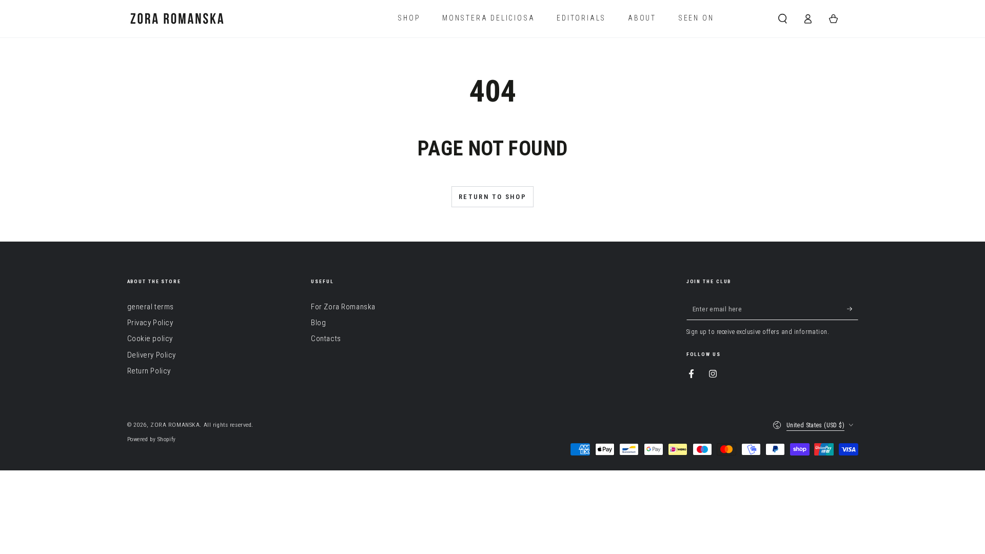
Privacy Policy (150, 322)
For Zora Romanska (343, 306)
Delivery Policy (151, 355)
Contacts (326, 338)
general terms (150, 306)
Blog (318, 322)
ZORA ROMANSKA (175, 424)
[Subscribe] (852, 309)
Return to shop (492, 197)
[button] (782, 18)
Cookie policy (150, 338)
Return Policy (149, 370)
